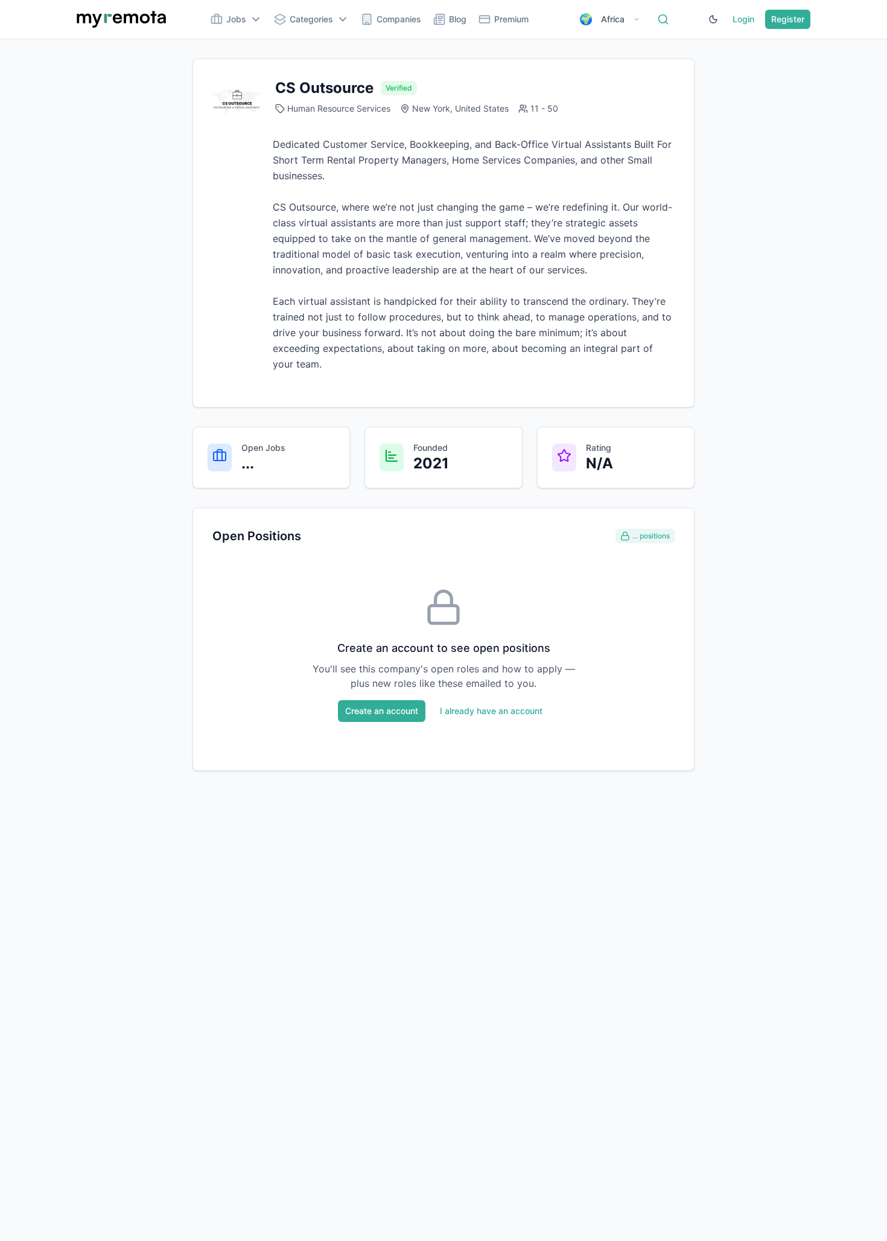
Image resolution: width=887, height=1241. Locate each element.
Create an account (381, 711)
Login (743, 19)
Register (787, 19)
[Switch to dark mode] (713, 19)
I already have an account (491, 711)
